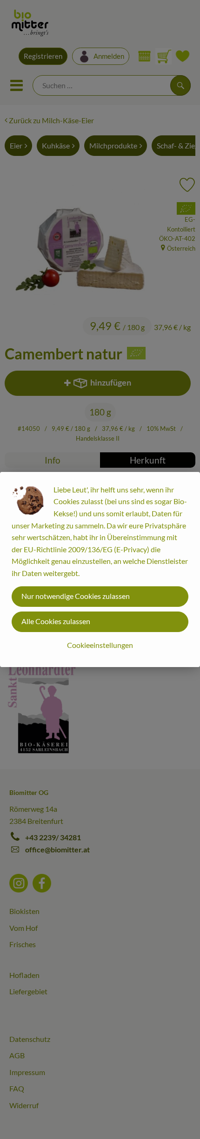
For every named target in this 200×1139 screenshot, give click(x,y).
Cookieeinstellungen (100, 644)
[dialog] (100, 569)
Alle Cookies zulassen (55, 621)
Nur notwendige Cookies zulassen (75, 595)
